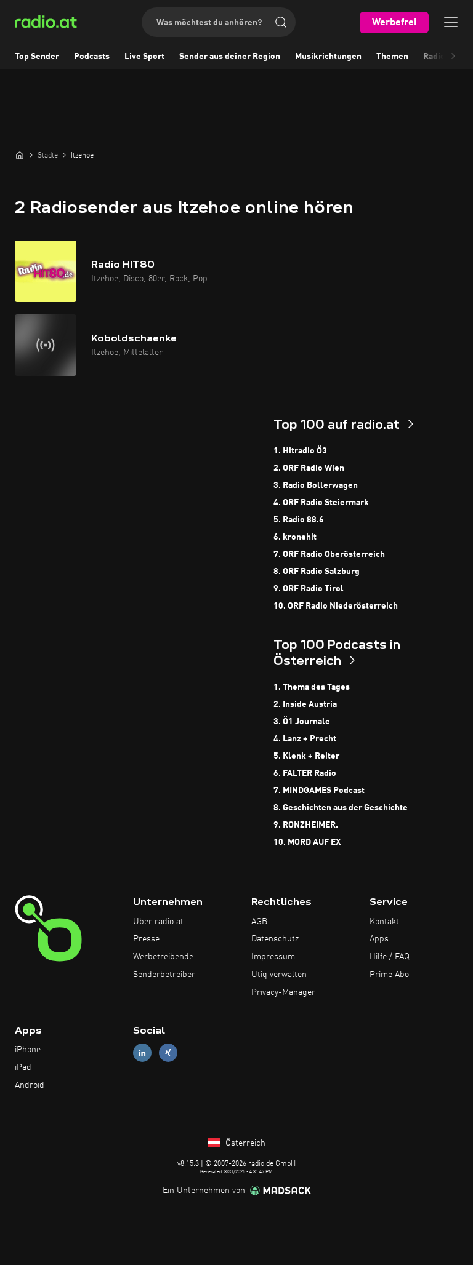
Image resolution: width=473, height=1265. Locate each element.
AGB (259, 921)
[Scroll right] (453, 57)
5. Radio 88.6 (298, 520)
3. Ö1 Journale (301, 721)
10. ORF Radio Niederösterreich (335, 606)
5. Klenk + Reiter (306, 756)
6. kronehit (295, 537)
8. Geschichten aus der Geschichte (340, 808)
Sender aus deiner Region (229, 56)
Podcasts (92, 56)
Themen (392, 56)
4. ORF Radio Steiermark (321, 502)
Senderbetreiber (164, 974)
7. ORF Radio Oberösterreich (329, 554)
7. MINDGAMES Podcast (319, 790)
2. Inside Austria (305, 704)
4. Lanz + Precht (304, 739)
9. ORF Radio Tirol (308, 589)
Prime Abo (389, 974)
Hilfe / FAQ (390, 956)
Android (29, 1085)
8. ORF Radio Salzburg (316, 571)
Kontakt (384, 921)
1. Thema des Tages (311, 687)
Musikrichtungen (328, 56)
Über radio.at (158, 921)
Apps (379, 939)
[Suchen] (280, 22)
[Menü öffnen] (450, 22)
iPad (23, 1067)
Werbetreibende (163, 956)
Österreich (244, 1143)
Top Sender (37, 56)
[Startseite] (20, 155)
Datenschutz (275, 939)
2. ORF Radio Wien (308, 468)
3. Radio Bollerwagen (315, 485)
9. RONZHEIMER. (305, 825)
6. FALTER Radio (304, 773)
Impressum (273, 956)
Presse (146, 939)
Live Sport (144, 56)
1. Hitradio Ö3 (300, 451)
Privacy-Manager (283, 992)
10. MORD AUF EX (307, 842)
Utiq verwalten (279, 974)
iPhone (28, 1049)
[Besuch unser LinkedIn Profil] (142, 1053)
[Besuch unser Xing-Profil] (168, 1053)
